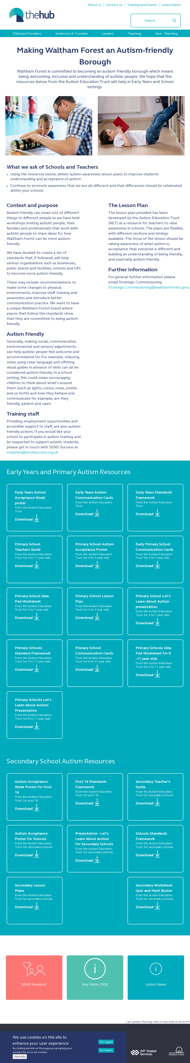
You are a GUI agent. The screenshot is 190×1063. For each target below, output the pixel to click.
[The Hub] (31, 15)
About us (94, 5)
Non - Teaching (166, 33)
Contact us (114, 5)
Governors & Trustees (71, 33)
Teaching (134, 33)
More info (19, 1056)
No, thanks (106, 1050)
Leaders (108, 33)
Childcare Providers (26, 33)
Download (24, 519)
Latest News (171, 5)
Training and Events (142, 5)
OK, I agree (106, 1042)
